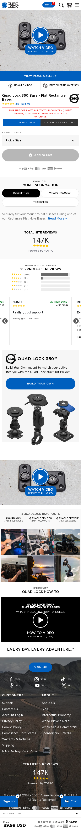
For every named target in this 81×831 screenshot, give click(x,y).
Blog (45, 709)
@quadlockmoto (40, 518)
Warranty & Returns (16, 739)
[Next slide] (76, 321)
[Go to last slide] (5, 321)
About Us (48, 703)
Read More (56, 218)
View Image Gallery (40, 76)
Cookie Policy (11, 727)
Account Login (12, 715)
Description (21, 193)
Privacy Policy (12, 721)
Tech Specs (40, 202)
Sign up (9, 801)
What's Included (60, 193)
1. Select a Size (11, 133)
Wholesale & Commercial (59, 727)
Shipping (8, 745)
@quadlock (13, 518)
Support (8, 703)
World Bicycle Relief (56, 721)
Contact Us (10, 709)
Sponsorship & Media (56, 733)
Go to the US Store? (22, 122)
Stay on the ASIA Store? (59, 122)
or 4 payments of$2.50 (51, 822)
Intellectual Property (56, 715)
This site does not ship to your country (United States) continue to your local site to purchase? (40, 114)
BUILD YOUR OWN (40, 383)
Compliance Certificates (19, 733)
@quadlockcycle (67, 518)
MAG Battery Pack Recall (20, 751)
